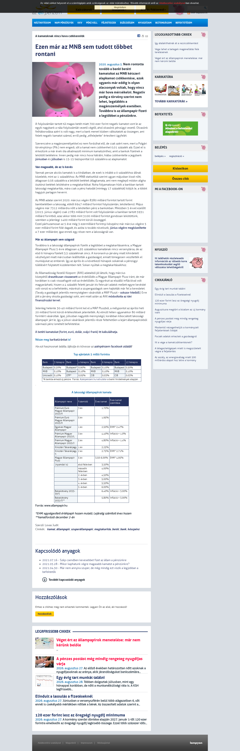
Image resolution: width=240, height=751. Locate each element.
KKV (79, 22)
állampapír (63, 529)
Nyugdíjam (144, 22)
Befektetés (164, 114)
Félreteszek (108, 22)
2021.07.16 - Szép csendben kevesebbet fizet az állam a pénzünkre (84, 560)
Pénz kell (92, 22)
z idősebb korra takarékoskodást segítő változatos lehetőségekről (171, 264)
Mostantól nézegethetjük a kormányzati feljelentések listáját (177, 329)
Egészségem (127, 22)
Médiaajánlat (103, 743)
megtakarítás (102, 529)
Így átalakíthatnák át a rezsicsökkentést (176, 43)
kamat (50, 529)
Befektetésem (184, 22)
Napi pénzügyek (64, 22)
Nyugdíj (161, 250)
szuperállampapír (82, 529)
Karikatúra (164, 77)
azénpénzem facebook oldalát (112, 346)
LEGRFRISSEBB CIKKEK (52, 632)
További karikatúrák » (171, 101)
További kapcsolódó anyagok (67, 579)
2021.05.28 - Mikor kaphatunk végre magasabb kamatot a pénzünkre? (85, 564)
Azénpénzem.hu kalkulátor (93, 379)
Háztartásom (42, 22)
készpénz (134, 529)
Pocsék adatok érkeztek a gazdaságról (176, 336)
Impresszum (86, 743)
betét (115, 529)
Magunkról (71, 743)
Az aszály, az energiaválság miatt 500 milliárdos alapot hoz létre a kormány (175, 359)
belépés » (160, 156)
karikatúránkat (58, 339)
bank (123, 529)
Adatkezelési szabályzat (49, 743)
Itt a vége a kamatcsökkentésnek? (173, 342)
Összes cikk (180, 179)
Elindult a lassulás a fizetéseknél (173, 294)
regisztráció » (176, 156)
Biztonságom (163, 22)
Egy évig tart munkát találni (170, 288)
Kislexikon (180, 168)
